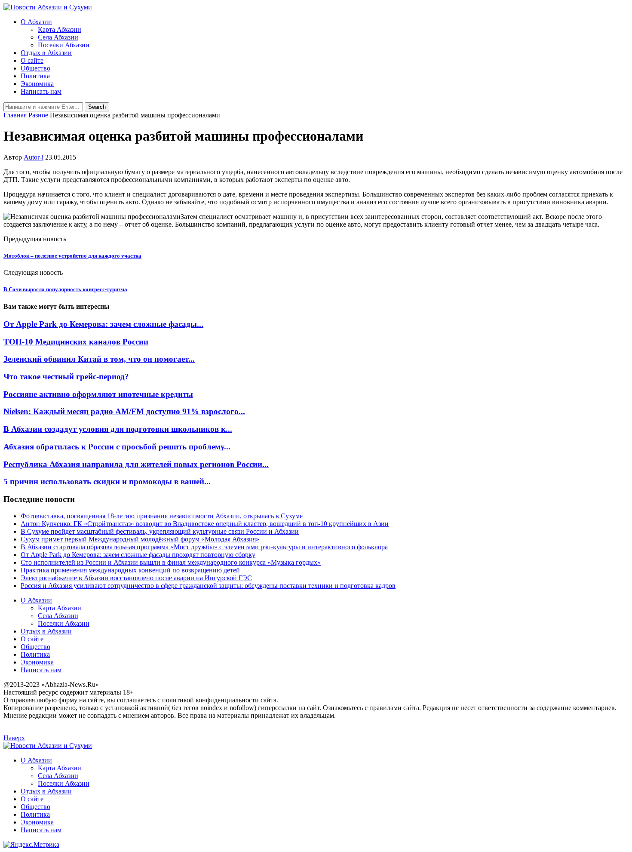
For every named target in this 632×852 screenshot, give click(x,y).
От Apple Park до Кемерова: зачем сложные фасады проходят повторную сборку (138, 554)
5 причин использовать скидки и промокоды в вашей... (107, 481)
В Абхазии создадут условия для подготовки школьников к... (117, 429)
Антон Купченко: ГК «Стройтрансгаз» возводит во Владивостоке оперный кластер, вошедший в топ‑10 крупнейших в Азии (205, 523)
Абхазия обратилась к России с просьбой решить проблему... (116, 446)
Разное (38, 115)
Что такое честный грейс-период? (66, 376)
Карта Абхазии (59, 29)
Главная (15, 115)
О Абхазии (36, 21)
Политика (35, 76)
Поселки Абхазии (63, 45)
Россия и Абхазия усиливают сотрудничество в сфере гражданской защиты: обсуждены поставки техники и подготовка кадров (208, 585)
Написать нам (41, 91)
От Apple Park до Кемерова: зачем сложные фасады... (103, 324)
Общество (35, 68)
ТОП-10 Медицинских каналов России (75, 341)
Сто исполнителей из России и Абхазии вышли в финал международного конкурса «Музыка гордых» (171, 562)
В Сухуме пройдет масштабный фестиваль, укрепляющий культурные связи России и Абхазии (160, 531)
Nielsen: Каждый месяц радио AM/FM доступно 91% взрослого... (124, 411)
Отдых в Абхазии (46, 52)
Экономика (37, 83)
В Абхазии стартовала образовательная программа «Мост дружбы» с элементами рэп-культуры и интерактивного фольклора (204, 547)
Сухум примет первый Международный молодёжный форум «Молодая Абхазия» (140, 539)
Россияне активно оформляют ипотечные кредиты (98, 394)
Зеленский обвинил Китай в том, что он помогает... (99, 358)
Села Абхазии (58, 37)
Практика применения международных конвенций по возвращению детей (130, 570)
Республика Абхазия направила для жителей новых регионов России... (136, 464)
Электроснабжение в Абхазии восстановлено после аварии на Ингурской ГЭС (136, 577)
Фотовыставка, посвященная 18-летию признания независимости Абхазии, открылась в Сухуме (162, 516)
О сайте (32, 60)
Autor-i (33, 157)
